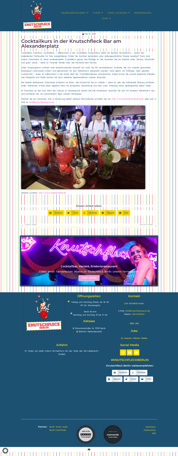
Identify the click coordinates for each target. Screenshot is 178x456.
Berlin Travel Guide (59, 427)
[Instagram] (123, 352)
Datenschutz (150, 430)
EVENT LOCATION (117, 13)
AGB (154, 433)
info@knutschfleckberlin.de (41, 102)
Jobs (134, 331)
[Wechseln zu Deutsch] (89, 449)
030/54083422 (138, 314)
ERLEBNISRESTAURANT (73, 13)
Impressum (151, 427)
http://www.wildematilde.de (52, 193)
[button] (56, 213)
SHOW (96, 13)
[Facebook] (130, 352)
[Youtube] (136, 352)
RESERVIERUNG (143, 13)
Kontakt (134, 296)
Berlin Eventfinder (58, 430)
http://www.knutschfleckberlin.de (127, 99)
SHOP (105, 18)
